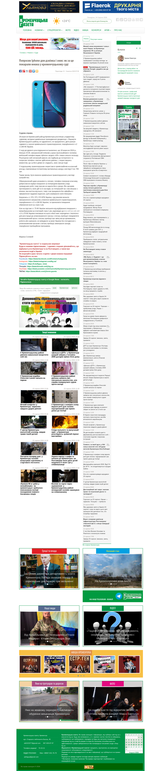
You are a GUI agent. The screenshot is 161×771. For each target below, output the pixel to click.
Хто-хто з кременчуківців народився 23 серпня (96, 475)
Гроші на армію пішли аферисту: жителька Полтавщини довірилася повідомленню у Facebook (95, 318)
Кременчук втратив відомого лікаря (94, 280)
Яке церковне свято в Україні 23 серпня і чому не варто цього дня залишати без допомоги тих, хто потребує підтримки (95, 510)
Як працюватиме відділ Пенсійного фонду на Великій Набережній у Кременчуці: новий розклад (95, 138)
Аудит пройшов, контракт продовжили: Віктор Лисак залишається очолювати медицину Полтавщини (95, 208)
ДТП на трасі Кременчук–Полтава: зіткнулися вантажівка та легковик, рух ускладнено (95, 348)
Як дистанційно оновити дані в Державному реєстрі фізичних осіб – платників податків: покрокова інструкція (96, 436)
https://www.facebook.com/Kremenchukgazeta (47, 259)
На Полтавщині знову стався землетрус (94, 250)
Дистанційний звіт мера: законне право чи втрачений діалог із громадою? (96, 492)
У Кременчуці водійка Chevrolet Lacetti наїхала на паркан (32, 378)
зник (54, 288)
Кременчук (64, 288)
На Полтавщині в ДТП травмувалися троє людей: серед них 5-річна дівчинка (96, 79)
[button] (24, 571)
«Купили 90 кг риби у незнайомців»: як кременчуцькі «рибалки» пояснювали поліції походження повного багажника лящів (31, 489)
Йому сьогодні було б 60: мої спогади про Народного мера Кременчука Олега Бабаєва (128, 69)
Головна (23, 53)
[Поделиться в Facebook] (20, 71)
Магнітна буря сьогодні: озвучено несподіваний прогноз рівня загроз (95, 147)
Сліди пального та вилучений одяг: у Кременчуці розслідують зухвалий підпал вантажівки (65, 433)
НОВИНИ (39, 30)
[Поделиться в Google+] (23, 71)
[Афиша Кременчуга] (81, 652)
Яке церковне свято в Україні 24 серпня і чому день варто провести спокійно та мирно (96, 299)
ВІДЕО (76, 30)
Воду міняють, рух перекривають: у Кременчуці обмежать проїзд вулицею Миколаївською (96, 220)
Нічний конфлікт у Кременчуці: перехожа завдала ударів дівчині (30, 407)
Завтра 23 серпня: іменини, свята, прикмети (95, 540)
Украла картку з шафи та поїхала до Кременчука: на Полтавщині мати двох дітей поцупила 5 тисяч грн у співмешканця (64, 460)
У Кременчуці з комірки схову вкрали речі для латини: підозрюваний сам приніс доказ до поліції (65, 408)
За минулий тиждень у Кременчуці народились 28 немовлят (95, 130)
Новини (30, 53)
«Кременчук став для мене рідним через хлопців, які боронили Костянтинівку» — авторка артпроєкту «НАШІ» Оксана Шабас (49, 634)
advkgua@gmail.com (31, 757)
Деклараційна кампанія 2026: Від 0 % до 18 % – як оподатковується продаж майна (97, 466)
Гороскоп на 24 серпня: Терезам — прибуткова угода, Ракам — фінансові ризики (96, 308)
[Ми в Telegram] (113, 596)
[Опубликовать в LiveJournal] (27, 71)
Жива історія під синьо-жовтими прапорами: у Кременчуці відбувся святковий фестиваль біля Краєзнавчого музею (96, 329)
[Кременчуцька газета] (33, 21)
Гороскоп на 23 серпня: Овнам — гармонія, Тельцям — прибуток (95, 500)
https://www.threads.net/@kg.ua (40, 266)
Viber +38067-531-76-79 (48, 753)
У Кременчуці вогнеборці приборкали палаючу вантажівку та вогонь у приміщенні (96, 271)
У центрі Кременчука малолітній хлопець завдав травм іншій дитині (32, 432)
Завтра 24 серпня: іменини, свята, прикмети (95, 339)
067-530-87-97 (48, 743)
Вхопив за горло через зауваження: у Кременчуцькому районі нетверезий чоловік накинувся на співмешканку (65, 488)
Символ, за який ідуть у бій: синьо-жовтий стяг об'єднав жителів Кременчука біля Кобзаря (96, 447)
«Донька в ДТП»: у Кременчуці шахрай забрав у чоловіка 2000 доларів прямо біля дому (65, 355)
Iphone (74, 288)
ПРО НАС (118, 30)
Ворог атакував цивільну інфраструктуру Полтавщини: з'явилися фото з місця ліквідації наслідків (96, 522)
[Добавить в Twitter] (33, 71)
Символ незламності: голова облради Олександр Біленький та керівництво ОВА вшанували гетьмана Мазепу (96, 178)
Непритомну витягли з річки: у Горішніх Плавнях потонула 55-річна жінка (96, 113)
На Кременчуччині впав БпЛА (113, 581)
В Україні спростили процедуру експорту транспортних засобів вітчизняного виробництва (94, 417)
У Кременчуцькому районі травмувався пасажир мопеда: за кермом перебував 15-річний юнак (95, 60)
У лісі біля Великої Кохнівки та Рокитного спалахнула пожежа (94, 532)
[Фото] (113, 683)
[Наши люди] (49, 608)
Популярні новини (96, 39)
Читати (129, 131)
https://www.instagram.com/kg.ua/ (42, 261)
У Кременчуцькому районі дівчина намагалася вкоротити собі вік (34, 355)
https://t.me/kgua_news (37, 264)
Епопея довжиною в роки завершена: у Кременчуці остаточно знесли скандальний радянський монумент (95, 102)
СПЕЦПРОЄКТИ (54, 30)
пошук (128, 43)
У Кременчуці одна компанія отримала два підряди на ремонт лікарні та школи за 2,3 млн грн (95, 407)
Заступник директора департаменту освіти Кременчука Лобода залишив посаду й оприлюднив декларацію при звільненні (49, 577)
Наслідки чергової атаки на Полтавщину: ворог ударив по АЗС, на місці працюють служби (96, 289)
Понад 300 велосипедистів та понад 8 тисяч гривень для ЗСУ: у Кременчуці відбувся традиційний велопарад (96, 230)
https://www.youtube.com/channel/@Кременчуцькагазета (52, 269)
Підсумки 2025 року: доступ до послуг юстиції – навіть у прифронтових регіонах (129, 94)
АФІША (85, 30)
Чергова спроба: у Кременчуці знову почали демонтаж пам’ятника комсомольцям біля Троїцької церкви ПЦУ (95, 189)
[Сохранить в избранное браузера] (37, 71)
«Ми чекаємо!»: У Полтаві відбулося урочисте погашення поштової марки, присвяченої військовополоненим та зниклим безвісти (96, 90)
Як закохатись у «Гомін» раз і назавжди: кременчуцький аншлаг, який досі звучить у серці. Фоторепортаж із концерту (113, 710)
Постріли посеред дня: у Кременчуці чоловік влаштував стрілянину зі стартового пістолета (31, 459)
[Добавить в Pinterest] (30, 71)
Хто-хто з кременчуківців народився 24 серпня (96, 199)
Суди (36, 53)
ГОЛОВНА (27, 30)
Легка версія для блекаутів (97, 21)
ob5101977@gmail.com (32, 743)
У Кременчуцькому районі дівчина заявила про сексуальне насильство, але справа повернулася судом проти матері (64, 380)
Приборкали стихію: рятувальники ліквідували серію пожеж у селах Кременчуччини (95, 241)
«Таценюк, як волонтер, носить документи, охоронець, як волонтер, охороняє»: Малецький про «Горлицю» (113, 634)
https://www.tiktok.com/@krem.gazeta (41, 271)
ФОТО (68, 30)
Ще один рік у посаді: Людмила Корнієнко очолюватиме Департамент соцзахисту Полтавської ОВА (97, 156)
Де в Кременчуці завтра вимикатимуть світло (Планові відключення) (94, 358)
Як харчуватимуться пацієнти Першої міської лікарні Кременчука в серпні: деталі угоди (96, 378)
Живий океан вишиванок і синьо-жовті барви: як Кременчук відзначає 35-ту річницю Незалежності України (96, 49)
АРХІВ (107, 30)
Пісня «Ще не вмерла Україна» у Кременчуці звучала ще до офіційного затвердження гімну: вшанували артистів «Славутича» (95, 167)
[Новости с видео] (113, 608)
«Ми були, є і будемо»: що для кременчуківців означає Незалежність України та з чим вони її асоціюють (95, 260)
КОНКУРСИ (96, 30)
